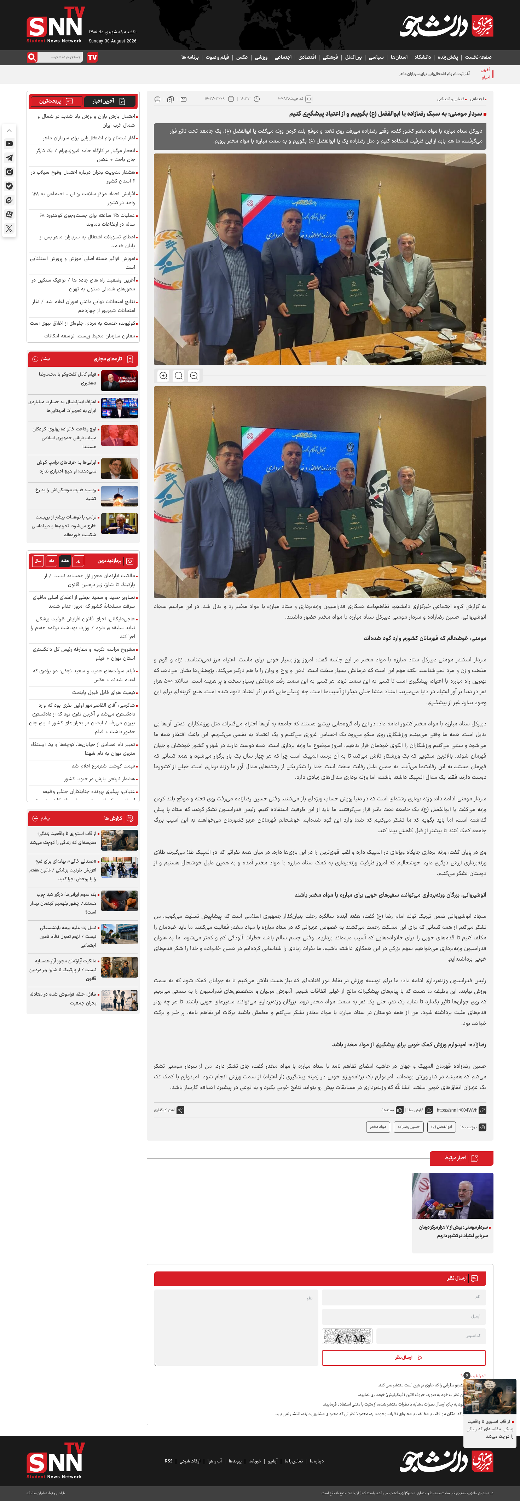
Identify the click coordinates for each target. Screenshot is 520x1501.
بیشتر (41, 359)
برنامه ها (190, 57)
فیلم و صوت (217, 57)
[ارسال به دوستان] (183, 99)
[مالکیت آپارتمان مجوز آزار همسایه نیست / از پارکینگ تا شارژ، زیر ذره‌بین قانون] (119, 967)
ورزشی (261, 57)
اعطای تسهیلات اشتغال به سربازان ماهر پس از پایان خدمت (87, 242)
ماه (51, 561)
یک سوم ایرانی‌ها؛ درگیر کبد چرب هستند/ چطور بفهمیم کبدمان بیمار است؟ (63, 904)
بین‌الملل (353, 57)
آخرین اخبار (103, 101)
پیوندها (235, 1461)
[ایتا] (9, 200)
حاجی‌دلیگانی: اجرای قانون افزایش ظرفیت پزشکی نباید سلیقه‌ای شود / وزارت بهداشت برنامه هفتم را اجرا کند (83, 628)
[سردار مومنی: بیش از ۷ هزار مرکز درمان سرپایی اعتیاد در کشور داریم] (452, 1195)
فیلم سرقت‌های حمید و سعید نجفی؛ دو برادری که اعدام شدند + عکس (84, 676)
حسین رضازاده (409, 1127)
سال (38, 561)
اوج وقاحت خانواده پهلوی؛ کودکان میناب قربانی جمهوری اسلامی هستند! (64, 438)
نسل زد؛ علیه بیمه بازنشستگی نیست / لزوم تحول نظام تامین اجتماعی (68, 937)
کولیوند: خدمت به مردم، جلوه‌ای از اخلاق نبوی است (82, 323)
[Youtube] (9, 143)
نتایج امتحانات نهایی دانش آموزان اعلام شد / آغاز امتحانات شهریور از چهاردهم (84, 306)
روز (78, 561)
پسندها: (387, 1110)
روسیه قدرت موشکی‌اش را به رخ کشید (65, 494)
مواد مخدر (378, 1127)
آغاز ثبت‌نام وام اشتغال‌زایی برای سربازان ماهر (89, 138)
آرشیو (273, 1461)
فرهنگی (330, 57)
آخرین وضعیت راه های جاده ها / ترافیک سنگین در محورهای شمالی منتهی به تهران (83, 285)
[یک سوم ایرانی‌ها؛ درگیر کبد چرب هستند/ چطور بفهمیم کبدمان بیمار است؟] (119, 901)
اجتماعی (283, 57)
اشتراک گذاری (164, 1110)
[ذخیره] (170, 99)
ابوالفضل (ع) (441, 1127)
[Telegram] (9, 157)
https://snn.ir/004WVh (457, 1110)
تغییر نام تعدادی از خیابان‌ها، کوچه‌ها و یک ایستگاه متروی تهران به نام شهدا (82, 749)
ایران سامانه (35, 1493)
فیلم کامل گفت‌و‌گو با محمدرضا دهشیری (67, 379)
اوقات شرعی (190, 1461)
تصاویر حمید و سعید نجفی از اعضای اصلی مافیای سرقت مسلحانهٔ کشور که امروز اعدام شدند (84, 602)
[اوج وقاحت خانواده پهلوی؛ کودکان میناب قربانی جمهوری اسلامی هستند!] (119, 435)
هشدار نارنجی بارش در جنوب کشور (99, 779)
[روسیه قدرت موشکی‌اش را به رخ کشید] (119, 496)
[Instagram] (9, 171)
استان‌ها (399, 57)
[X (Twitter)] (9, 228)
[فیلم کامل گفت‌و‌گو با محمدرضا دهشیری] (119, 380)
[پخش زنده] (92, 57)
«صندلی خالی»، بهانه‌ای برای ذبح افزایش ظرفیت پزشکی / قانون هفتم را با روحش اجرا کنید (62, 870)
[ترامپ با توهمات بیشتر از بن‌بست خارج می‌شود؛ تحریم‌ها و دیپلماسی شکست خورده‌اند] (119, 523)
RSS (169, 1461)
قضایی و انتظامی (450, 99)
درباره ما (317, 1461)
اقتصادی (307, 57)
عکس (242, 57)
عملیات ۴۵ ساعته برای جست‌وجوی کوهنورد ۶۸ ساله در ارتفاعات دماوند (87, 220)
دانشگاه (423, 57)
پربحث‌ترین (50, 101)
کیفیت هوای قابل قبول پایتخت (103, 693)
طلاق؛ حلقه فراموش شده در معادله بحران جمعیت (63, 999)
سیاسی (376, 57)
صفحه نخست (478, 57)
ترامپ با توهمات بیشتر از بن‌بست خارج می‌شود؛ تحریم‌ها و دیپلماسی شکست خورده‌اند (64, 526)
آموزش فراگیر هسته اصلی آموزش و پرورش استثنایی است (82, 263)
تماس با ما (294, 1461)
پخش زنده (448, 57)
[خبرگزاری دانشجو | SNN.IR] (446, 26)
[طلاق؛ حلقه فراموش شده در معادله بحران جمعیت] (119, 1000)
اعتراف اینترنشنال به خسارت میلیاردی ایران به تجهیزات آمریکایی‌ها (62, 406)
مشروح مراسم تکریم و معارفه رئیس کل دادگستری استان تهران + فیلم (84, 654)
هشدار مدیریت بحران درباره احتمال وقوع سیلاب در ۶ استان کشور (83, 177)
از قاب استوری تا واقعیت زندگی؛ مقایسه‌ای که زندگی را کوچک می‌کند (63, 838)
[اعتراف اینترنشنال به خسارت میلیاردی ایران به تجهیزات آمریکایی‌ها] (119, 408)
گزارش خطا (415, 1110)
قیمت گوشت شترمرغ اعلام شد (103, 766)
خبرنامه (255, 1461)
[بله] (9, 186)
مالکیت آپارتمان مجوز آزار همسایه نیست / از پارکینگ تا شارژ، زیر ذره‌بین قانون (90, 581)
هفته (65, 561)
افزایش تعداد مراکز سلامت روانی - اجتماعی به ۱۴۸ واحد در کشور (83, 199)
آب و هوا (215, 1461)
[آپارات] (9, 214)
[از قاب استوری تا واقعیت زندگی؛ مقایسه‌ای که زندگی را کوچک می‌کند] (119, 840)
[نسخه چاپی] (157, 99)
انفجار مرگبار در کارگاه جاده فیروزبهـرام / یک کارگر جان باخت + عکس (85, 155)
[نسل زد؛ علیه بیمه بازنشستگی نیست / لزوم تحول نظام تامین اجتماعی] (119, 934)
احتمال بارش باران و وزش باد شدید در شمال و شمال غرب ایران (86, 121)
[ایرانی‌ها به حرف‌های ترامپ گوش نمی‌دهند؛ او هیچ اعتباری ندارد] (119, 468)
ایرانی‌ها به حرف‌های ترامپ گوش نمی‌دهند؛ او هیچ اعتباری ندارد (66, 467)
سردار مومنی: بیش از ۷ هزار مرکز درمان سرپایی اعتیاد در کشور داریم (453, 1231)
